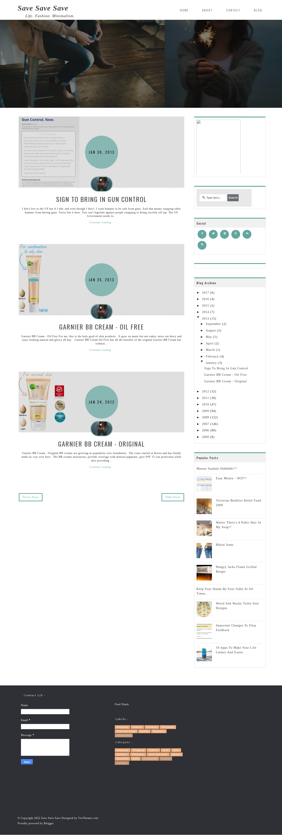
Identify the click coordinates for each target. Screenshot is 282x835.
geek (166, 750)
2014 (205, 312)
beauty (166, 758)
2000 (205, 437)
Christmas (168, 727)
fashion (137, 727)
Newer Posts (31, 497)
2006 (205, 430)
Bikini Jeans (225, 544)
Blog (258, 10)
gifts (176, 750)
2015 (205, 305)
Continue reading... (101, 222)
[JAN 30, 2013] (49, 152)
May (209, 337)
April (209, 343)
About (207, 10)
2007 (205, 424)
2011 (205, 398)
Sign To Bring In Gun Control (101, 199)
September (213, 324)
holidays (152, 727)
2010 (205, 404)
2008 (205, 417)
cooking (122, 763)
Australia (158, 731)
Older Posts (172, 497)
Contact (233, 10)
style (136, 758)
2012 (205, 391)
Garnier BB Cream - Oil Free (101, 326)
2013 (205, 318)
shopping (122, 750)
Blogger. (49, 823)
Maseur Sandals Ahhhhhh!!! (217, 468)
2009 (205, 411)
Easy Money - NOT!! (231, 478)
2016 (205, 299)
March (210, 350)
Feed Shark (122, 704)
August (211, 330)
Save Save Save (43, 8)
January (211, 362)
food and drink (126, 731)
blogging (122, 727)
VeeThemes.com (88, 818)
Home (184, 10)
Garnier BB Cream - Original (101, 443)
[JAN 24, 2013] (42, 401)
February (212, 356)
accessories (123, 735)
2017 (205, 292)
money (144, 731)
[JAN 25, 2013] (36, 279)
